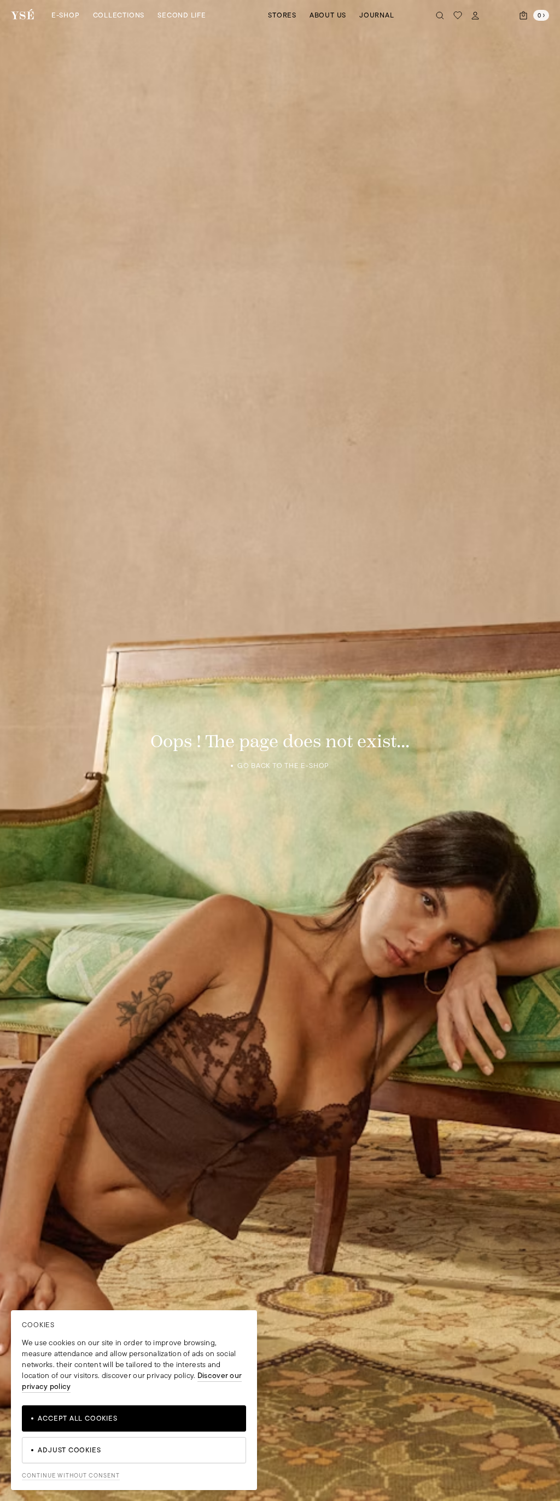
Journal (376, 15)
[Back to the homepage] (22, 15)
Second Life (182, 15)
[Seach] (440, 15)
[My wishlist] (457, 15)
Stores (282, 15)
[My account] (475, 15)
